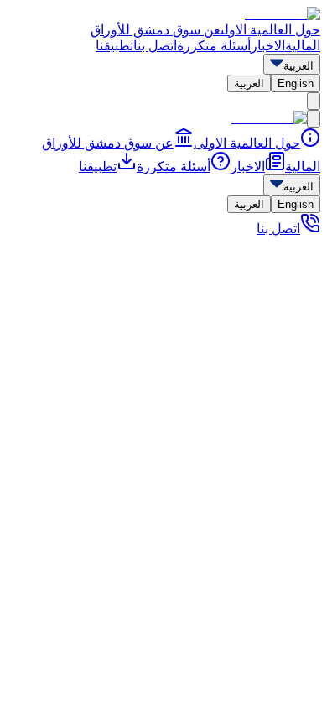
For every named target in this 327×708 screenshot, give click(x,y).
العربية (249, 83)
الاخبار (268, 46)
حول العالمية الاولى (270, 30)
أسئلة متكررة (214, 46)
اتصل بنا (155, 46)
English (296, 83)
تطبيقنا (114, 46)
